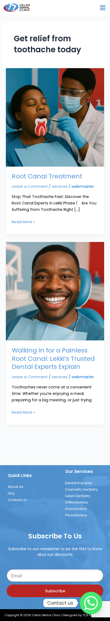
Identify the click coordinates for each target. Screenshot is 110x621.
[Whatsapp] (91, 603)
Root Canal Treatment (47, 176)
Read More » (23, 222)
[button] (102, 8)
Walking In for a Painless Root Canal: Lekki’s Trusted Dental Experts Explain (53, 358)
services (60, 186)
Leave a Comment (30, 186)
